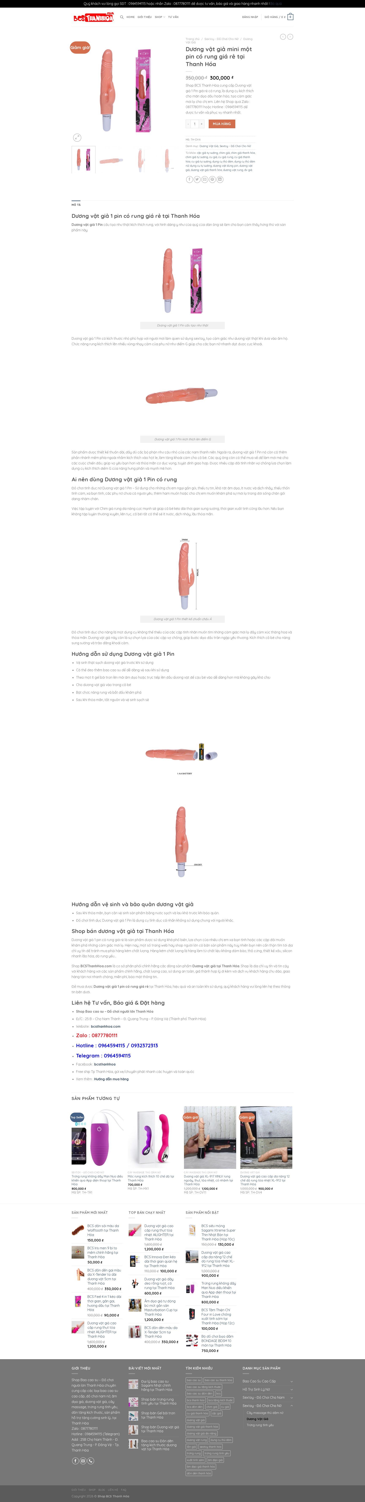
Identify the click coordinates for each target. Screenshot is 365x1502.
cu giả (213, 157)
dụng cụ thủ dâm (222, 161)
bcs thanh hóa (195, 1400)
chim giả (224, 152)
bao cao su (194, 1380)
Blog (101, 1489)
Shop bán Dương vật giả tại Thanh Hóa (160, 1429)
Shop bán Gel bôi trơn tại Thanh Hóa (158, 1415)
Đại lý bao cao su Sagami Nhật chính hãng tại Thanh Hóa (156, 1385)
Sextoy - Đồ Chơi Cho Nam (264, 1397)
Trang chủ (193, 39)
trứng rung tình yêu (217, 1453)
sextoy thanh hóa (210, 1446)
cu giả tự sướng (201, 161)
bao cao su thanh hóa (218, 1380)
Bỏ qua (276, 3)
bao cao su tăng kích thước (204, 1387)
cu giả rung (225, 157)
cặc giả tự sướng (207, 152)
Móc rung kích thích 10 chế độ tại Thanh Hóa (151, 1178)
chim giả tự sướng (197, 157)
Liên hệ (113, 1489)
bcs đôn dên (195, 1406)
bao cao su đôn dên (199, 1393)
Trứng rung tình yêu (260, 1425)
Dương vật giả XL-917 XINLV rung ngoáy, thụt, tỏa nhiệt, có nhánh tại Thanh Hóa (208, 1180)
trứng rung (194, 1453)
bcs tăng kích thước (220, 1400)
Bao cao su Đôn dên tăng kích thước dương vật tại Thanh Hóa (159, 1445)
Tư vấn (173, 17)
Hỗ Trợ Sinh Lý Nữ (256, 1389)
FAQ (124, 1489)
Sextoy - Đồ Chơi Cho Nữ (221, 39)
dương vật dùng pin (225, 165)
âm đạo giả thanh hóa (201, 1466)
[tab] (76, 205)
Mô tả (76, 204)
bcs (218, 1393)
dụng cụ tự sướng (201, 165)
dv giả (248, 170)
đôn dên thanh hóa (199, 1473)
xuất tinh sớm (195, 1460)
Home (131, 17)
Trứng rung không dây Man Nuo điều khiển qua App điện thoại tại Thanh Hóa (97, 1180)
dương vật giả (196, 1420)
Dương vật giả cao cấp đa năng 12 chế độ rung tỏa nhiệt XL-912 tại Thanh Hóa (265, 1180)
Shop (158, 17)
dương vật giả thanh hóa (206, 170)
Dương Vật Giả (209, 146)
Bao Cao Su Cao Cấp (259, 1381)
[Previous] (79, 89)
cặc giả (216, 1413)
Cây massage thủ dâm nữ (265, 1413)
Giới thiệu (145, 17)
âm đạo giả (215, 1460)
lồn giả (191, 1446)
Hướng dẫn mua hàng (111, 1079)
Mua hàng (222, 124)
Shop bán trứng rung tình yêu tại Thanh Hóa (158, 1401)
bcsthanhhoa (105, 1064)
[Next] (172, 89)
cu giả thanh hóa (197, 1413)
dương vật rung (233, 170)
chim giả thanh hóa (243, 152)
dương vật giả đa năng (201, 1433)
